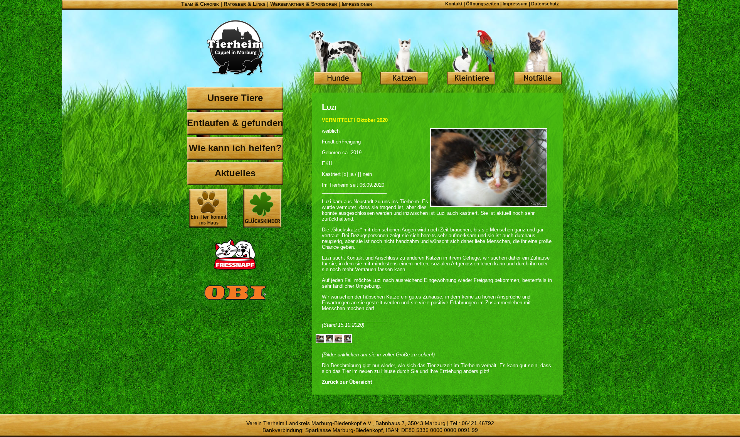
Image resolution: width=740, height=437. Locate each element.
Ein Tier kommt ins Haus (208, 208)
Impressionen (356, 4)
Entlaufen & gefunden (235, 123)
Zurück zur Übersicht (347, 382)
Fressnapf (235, 254)
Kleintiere (471, 58)
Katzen (404, 58)
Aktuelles (235, 173)
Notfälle (538, 58)
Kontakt (453, 4)
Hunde (338, 58)
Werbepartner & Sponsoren (303, 4)
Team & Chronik (200, 4)
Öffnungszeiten (482, 4)
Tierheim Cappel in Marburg (235, 48)
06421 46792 (478, 423)
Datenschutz (545, 4)
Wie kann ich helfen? (235, 148)
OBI (235, 300)
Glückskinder (262, 209)
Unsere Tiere (235, 98)
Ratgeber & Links (245, 4)
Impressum (515, 4)
